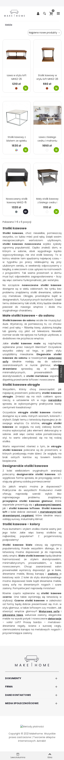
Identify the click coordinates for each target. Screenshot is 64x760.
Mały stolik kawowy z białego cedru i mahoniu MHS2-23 (47, 202)
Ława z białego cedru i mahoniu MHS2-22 (47, 140)
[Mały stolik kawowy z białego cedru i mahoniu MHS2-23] (47, 179)
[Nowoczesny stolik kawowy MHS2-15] (17, 179)
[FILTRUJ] (61, 380)
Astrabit (41, 741)
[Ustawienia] (38, 13)
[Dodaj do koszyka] (25, 88)
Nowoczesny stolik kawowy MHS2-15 (16, 200)
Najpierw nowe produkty (43, 32)
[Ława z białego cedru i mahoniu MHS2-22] (47, 117)
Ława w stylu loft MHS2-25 (16, 77)
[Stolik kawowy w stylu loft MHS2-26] (47, 55)
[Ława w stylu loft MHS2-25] (17, 55)
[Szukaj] (44, 13)
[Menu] (58, 13)
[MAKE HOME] (14, 13)
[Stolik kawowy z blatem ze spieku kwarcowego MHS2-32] (17, 117)
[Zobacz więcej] (25, 211)
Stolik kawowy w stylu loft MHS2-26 (47, 77)
